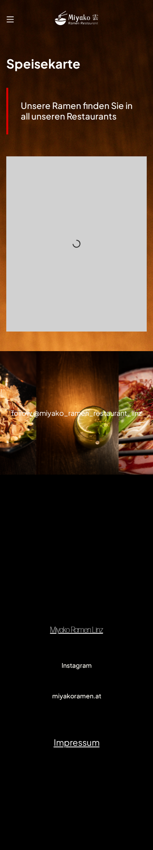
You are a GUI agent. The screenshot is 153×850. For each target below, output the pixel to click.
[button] (10, 18)
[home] (77, 18)
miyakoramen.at (76, 696)
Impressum (77, 742)
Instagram (77, 665)
